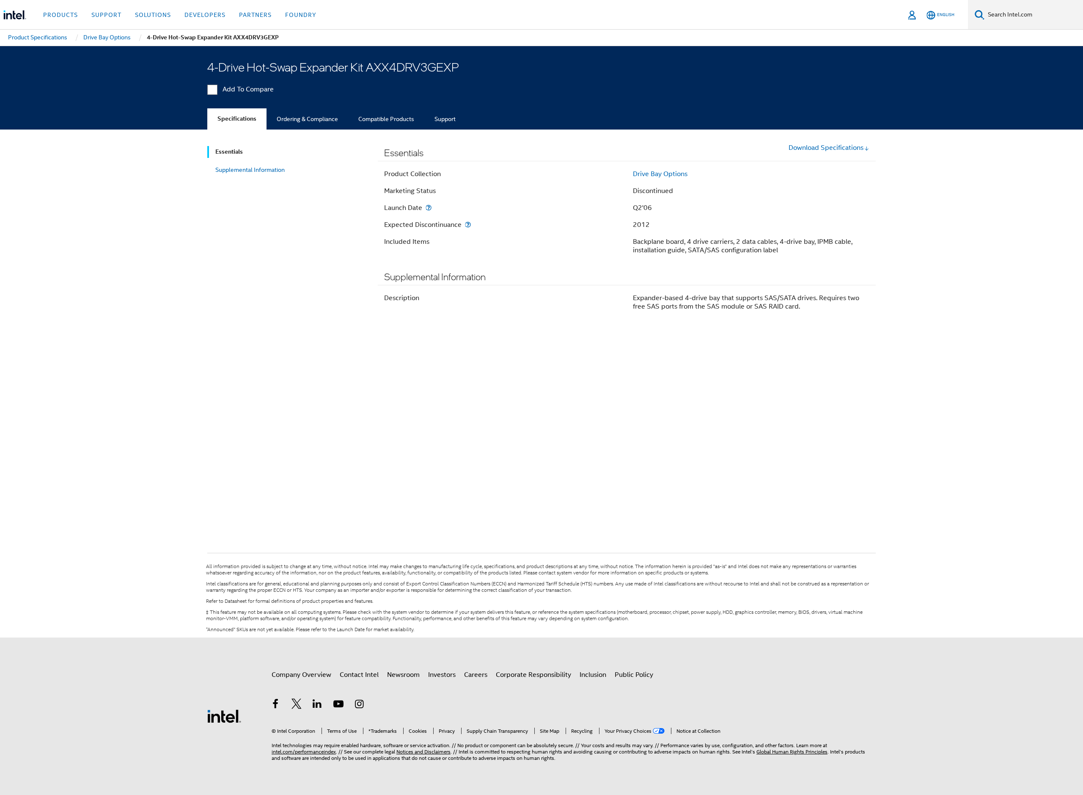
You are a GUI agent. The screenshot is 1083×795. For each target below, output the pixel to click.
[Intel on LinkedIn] (317, 705)
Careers (475, 675)
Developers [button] (204, 15)
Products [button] (60, 15)
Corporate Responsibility (533, 675)
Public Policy (634, 675)
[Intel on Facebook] (275, 705)
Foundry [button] (300, 15)
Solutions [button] (153, 15)
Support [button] (106, 15)
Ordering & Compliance (307, 119)
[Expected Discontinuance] (468, 224)
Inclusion (593, 675)
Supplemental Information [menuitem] (250, 170)
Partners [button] (255, 15)
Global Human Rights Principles (791, 751)
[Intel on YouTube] (338, 705)
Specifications (236, 119)
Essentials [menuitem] (229, 152)
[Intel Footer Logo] (224, 716)
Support (445, 119)
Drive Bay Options (660, 174)
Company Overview (301, 675)
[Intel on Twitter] (296, 705)
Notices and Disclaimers (423, 751)
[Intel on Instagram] (359, 705)
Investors (442, 675)
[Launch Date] (428, 207)
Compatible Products (386, 119)
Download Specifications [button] (826, 148)
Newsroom (403, 675)
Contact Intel (359, 675)
